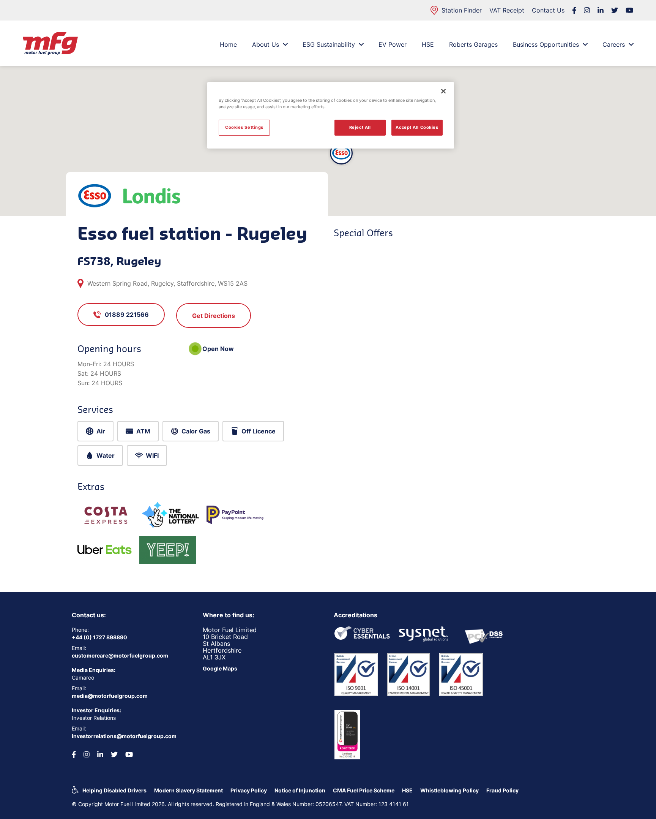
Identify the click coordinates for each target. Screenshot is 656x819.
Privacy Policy (248, 790)
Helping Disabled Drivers (114, 790)
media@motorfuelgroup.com (110, 696)
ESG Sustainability (329, 44)
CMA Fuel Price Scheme (363, 790)
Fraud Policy (502, 790)
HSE (428, 44)
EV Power (392, 44)
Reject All (360, 127)
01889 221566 (127, 314)
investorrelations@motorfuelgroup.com (124, 736)
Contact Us (548, 10)
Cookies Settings (244, 127)
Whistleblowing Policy (449, 790)
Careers (613, 44)
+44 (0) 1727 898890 (99, 637)
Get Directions (213, 315)
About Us (265, 44)
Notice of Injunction (299, 790)
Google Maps (220, 668)
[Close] (443, 91)
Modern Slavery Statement (188, 790)
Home (228, 44)
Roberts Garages (473, 44)
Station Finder (462, 10)
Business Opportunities (546, 44)
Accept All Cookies (417, 127)
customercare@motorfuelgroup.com (120, 655)
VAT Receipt (506, 10)
